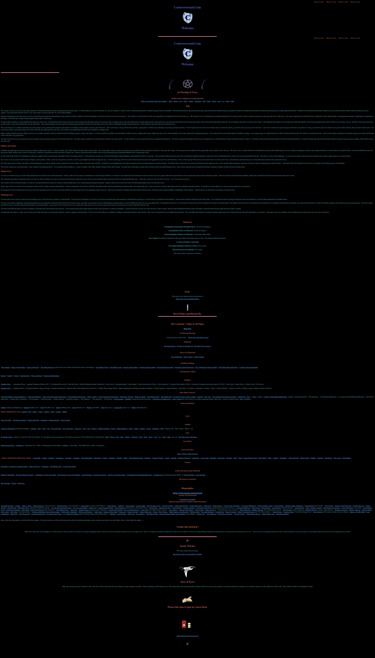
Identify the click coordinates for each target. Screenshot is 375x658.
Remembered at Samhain (187, 499)
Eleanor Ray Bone (23, 508)
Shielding (128, 399)
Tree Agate (337, 458)
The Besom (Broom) (19, 420)
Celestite (119, 458)
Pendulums (44, 420)
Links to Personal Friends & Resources (55, 397)
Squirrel (142, 429)
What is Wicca (188, 357)
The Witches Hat (166, 397)
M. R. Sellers (5, 512)
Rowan (176, 101)
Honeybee (70, 429)
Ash (180, 101)
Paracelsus (122, 512)
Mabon (134, 407)
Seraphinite (283, 458)
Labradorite (195, 458)
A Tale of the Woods (69, 466)
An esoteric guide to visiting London (184, 397)
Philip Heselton (195, 512)
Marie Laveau (209, 510)
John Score (73, 510)
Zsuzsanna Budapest (282, 514)
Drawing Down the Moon (148, 367)
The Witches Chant (102, 367)
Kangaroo (78, 429)
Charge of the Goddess (18, 367)
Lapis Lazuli (204, 458)
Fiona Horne (153, 508)
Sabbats (3, 407)
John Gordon (37, 510)
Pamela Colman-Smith (110, 512)
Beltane (89, 407)
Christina (294, 506)
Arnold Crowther (167, 506)
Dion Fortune (329, 506)
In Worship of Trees (7, 437)
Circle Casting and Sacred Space (108, 397)
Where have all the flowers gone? (198, 337)
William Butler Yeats (268, 514)
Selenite (275, 458)
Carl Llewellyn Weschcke (232, 506)
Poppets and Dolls (33, 420)
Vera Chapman (211, 514)
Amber (44, 458)
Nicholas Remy (367, 510)
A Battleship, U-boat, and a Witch (45, 475)
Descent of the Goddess (130, 367)
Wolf (161, 429)
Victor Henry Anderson (224, 514)
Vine (219, 101)
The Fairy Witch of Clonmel (24, 475)
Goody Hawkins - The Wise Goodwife (94, 475)
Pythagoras (21, 483)
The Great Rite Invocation (165, 367)
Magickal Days (25, 376)
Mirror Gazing (65, 420)
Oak (204, 101)
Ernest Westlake (120, 508)
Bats (39, 429)
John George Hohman (13, 510)
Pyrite (240, 458)
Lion (84, 429)
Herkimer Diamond (184, 458)
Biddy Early (207, 506)
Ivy (223, 101)
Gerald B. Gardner (189, 508)
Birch (170, 101)
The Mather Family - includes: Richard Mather (160, 514)
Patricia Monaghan (145, 512)
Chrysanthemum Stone (136, 458)
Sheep (131, 429)
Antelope (33, 429)
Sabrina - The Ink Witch (357, 512)
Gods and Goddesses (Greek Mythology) (13, 397)
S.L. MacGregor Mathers (71, 514)
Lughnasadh (117, 407)
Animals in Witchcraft (7, 429)
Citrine (125, 458)
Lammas (58, 412)
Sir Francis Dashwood (38, 514)
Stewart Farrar (121, 514)
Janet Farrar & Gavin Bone (331, 508)
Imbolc (58, 407)
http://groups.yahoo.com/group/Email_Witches (187, 554)
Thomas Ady (201, 514)
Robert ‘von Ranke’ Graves (246, 512)
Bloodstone (97, 458)
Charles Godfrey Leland (265, 506)
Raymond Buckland (207, 512)
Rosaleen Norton (289, 512)
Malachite (213, 458)
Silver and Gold (293, 458)
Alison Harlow (111, 506)
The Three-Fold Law (47, 367)
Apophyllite (37, 458)
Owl (88, 429)
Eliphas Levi (93, 508)
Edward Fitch (12, 508)
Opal (235, 458)
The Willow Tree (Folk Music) (187, 437)
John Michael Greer (62, 510)
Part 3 (260, 397)
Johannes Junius (84, 510)
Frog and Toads (56, 429)
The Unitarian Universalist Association (224, 397)
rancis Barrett (177, 508)
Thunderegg (328, 458)
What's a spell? (92, 397)
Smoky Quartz (304, 458)
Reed (227, 101)
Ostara (74, 407)
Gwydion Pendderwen (243, 508)
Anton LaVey (154, 506)
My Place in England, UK (185, 346)
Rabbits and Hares (104, 429)
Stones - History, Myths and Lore (187, 454)
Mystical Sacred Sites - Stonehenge (12, 445)
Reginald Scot (219, 512)
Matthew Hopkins (257, 510)
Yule (41, 407)
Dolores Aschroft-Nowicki (343, 506)
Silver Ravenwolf (24, 514)
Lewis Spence (173, 510)
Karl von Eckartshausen (131, 510)
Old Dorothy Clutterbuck (69, 512)
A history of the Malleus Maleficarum (275, 397)
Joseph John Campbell (116, 510)
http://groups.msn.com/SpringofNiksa (187, 299)
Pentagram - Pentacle (126, 397)
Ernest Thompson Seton (105, 508)
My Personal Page (170, 346)
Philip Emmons (174, 512)
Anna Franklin (129, 506)
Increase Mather (180, 514)
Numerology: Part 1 (244, 397)
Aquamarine (59, 458)
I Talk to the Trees (34, 466)
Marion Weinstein (245, 510)
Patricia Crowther (132, 512)
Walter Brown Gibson (253, 514)
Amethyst (51, 458)
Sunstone (320, 458)
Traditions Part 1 (6, 384)
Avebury (65, 445)
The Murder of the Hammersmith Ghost (139, 475)
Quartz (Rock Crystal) (250, 458)
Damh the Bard (309, 506)
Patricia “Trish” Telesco (160, 512)
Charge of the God (33, 367)
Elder (232, 101)
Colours (16, 376)
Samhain (26, 407)
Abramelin (7, 506)
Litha (102, 407)
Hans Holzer (256, 508)
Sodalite (313, 458)
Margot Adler (199, 510)
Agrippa (17, 506)
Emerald (155, 458)
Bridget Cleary (217, 506)
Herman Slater (276, 508)
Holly (209, 101)
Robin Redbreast (122, 429)
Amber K (121, 506)
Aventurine (76, 458)
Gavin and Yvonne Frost (204, 508)
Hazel (214, 101)
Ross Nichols (318, 512)
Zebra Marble (346, 458)
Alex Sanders (85, 506)
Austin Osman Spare (195, 506)
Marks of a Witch (140, 397)
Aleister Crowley (62, 506)
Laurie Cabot (145, 510)
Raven (113, 429)
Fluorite (161, 458)
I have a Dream (177, 399)
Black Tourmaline (86, 458)
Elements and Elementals (51, 376)
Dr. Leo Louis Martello (80, 508)
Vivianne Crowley (239, 514)
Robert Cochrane (231, 512)
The (115, 399)
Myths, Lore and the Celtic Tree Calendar (154, 101)
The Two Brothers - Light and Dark (194, 475)
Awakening (45, 466)
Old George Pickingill (85, 512)
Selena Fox (13, 514)
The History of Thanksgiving (162, 399)
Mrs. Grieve (14, 512)
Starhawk (113, 514)
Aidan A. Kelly (26, 506)
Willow (191, 101)
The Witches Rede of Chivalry (228, 367)
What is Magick (199, 357)
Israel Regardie (299, 508)
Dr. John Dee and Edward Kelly (61, 508)
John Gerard (25, 510)
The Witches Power (153, 397)
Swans (148, 429)
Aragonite (68, 458)
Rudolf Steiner (277, 512)
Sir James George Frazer (54, 514)
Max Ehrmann (287, 510)
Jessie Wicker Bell (347, 508)
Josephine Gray (158, 475)
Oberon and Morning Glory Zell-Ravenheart (46, 512)
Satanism (200, 397)
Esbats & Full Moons (34, 397)
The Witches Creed (116, 367)
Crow (44, 429)
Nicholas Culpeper (354, 510)
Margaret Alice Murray (186, 510)
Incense (3, 376)
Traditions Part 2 (6, 388)
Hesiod (14, 483)
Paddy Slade (98, 512)
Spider (136, 429)
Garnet (167, 458)
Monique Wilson (310, 510)
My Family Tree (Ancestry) (202, 346)
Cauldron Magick (54, 420)
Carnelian (112, 458)
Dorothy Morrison (358, 506)
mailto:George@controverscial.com (187, 636)
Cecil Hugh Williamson (248, 506)
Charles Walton (279, 506)
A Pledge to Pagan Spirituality (248, 367)
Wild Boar (155, 429)
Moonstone (221, 458)
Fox (48, 429)
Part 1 (242, 399)
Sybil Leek (131, 514)
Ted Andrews (140, 514)
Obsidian (229, 458)
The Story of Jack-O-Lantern (116, 475)
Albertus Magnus (38, 506)
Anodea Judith (140, 506)
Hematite (174, 458)
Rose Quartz (262, 458)
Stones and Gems (36, 376)
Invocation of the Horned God (184, 367)
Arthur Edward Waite (181, 506)
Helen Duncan (265, 508)
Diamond (147, 458)
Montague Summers (341, 510)
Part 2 (255, 397)
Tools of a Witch (6, 420)
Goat (64, 429)
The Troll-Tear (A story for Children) (69, 475)
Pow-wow (207, 397)
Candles (9, 376)
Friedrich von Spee (165, 508)
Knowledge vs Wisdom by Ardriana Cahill (14, 466)
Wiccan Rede (5, 367)
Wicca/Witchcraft (176, 357)
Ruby (269, 458)
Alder (185, 101)
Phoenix (94, 429)
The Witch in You (55, 466)
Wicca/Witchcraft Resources (77, 397)
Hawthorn (198, 101)
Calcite (105, 458)
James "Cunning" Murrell (314, 508)
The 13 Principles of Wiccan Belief (206, 367)
